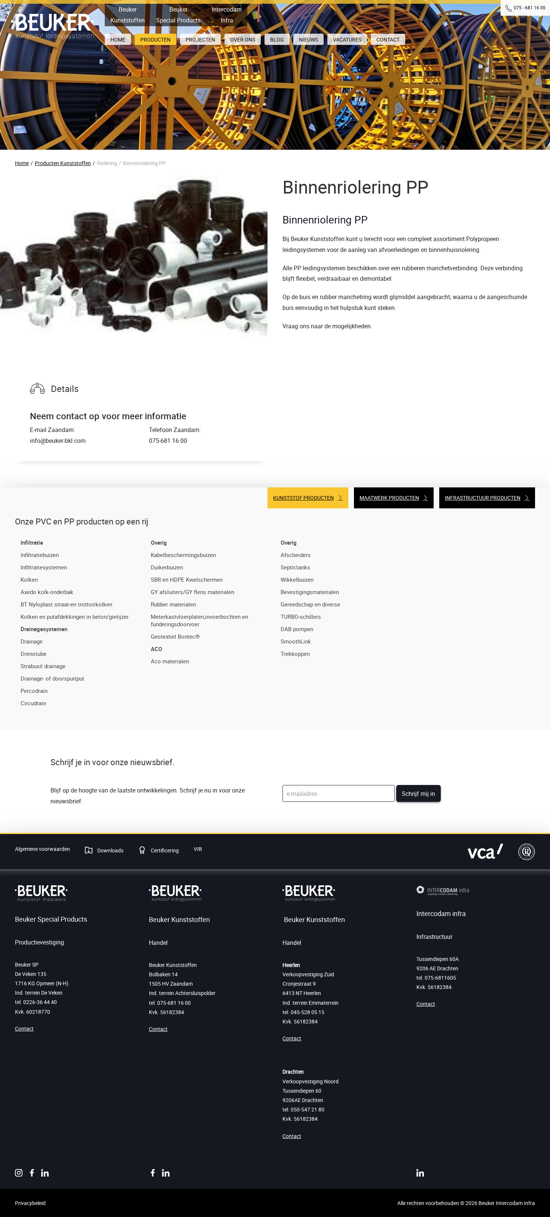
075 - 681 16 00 (530, 7)
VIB (198, 848)
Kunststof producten (303, 497)
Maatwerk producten (389, 497)
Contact (24, 1028)
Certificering (164, 850)
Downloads (109, 850)
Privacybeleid (30, 1203)
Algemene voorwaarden (42, 848)
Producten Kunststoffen (63, 163)
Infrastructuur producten (482, 497)
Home (22, 163)
